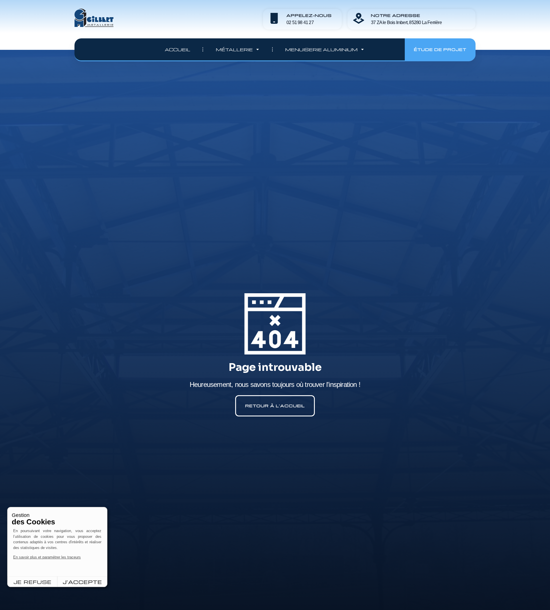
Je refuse (32, 581)
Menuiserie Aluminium (321, 49)
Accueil (177, 49)
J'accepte (82, 581)
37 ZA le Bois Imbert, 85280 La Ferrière (406, 22)
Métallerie (234, 49)
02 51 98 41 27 (300, 22)
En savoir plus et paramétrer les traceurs (47, 557)
